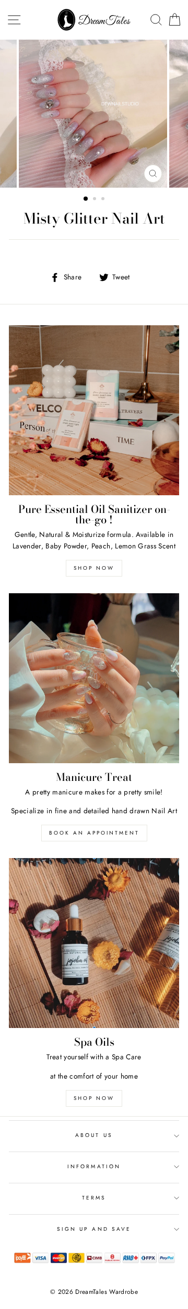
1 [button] (86, 199)
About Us (93, 1135)
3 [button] (104, 199)
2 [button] (95, 199)
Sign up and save (94, 1229)
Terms (94, 1198)
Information (94, 1166)
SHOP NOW (94, 1098)
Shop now (94, 568)
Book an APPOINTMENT (94, 833)
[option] (94, 114)
